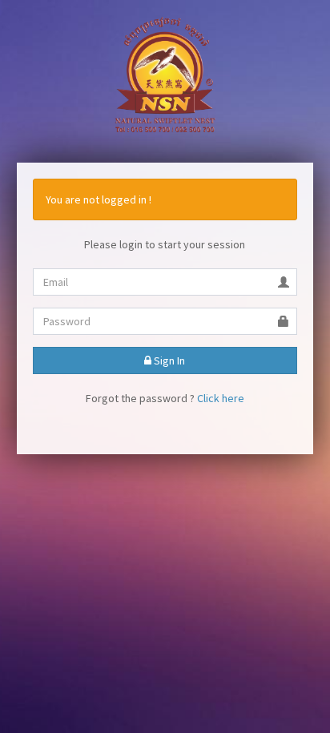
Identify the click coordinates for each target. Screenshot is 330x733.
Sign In (168, 360)
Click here (220, 398)
